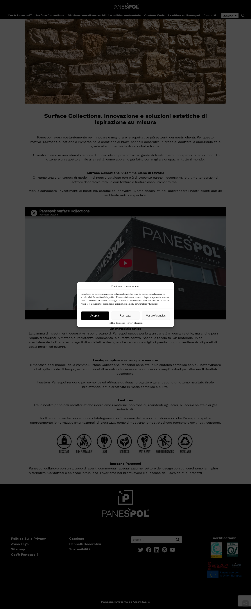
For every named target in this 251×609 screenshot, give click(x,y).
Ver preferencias (156, 315)
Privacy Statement (134, 322)
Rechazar (125, 315)
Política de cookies (117, 322)
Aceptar (95, 315)
